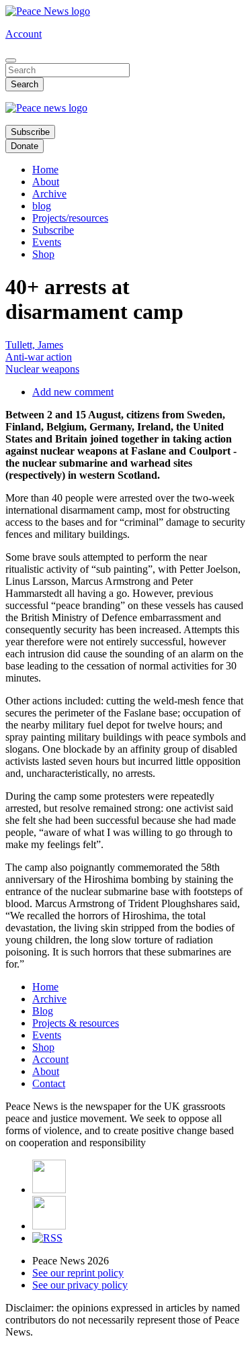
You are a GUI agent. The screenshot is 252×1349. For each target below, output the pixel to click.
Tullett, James (34, 345)
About (45, 181)
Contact (48, 1083)
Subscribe (30, 132)
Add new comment (73, 392)
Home (45, 169)
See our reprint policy (78, 1272)
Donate (24, 146)
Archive (49, 193)
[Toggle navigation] (10, 60)
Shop (43, 254)
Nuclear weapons (42, 369)
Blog (42, 1011)
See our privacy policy (80, 1285)
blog (41, 206)
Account (23, 34)
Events (46, 242)
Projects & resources (75, 1023)
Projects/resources (70, 218)
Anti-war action (38, 357)
